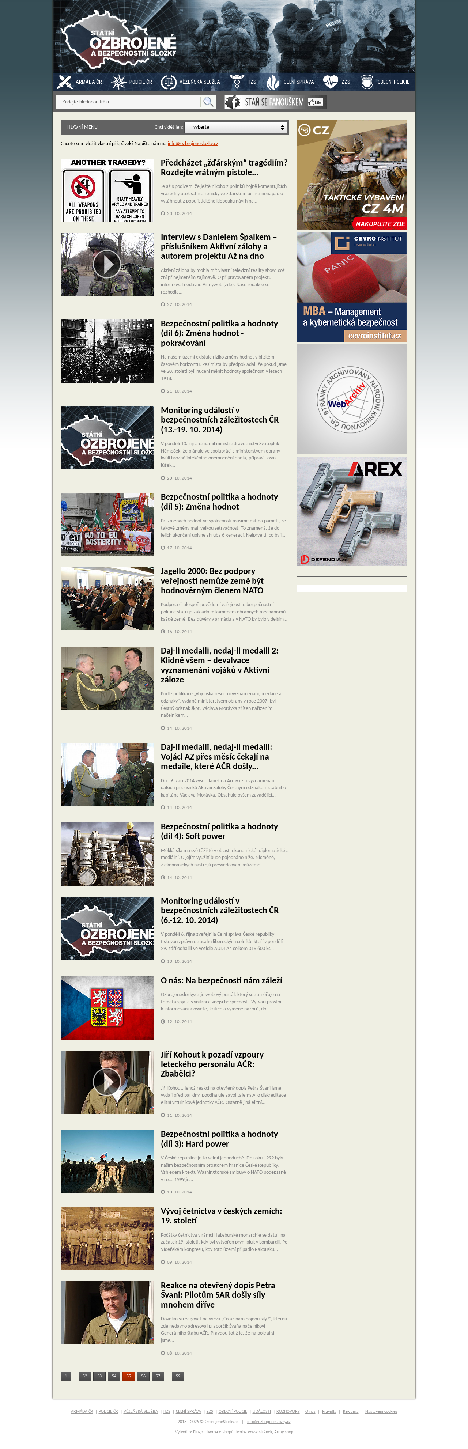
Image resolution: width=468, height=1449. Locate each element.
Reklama (351, 1412)
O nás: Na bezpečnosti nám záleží (221, 981)
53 (99, 1376)
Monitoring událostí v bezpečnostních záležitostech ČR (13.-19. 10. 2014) (220, 420)
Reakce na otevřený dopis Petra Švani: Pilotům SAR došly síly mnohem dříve (218, 1296)
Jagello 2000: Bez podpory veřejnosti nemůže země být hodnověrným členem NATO (212, 581)
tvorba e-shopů (220, 1432)
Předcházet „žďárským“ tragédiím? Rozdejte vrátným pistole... (224, 168)
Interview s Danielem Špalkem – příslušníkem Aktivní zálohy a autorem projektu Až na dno (219, 247)
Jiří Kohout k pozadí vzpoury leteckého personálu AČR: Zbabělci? (212, 1065)
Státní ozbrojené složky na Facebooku (275, 102)
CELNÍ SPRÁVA (299, 82)
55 (129, 1376)
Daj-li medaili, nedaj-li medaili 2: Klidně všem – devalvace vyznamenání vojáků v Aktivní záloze (220, 666)
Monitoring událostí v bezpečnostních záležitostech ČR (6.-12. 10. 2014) (220, 911)
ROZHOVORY (288, 1412)
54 (114, 1376)
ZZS (345, 82)
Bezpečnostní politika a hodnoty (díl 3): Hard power (219, 1139)
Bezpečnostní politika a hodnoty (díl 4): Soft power (219, 832)
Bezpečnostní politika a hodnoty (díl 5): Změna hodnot (219, 502)
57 (158, 1376)
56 (143, 1376)
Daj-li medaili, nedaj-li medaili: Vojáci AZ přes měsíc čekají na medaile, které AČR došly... (216, 757)
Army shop (283, 1432)
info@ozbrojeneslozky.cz (193, 144)
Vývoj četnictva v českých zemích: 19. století (221, 1216)
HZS (252, 82)
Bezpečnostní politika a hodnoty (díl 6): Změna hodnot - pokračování (219, 334)
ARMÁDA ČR (89, 82)
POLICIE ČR (140, 82)
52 (85, 1376)
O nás (310, 1412)
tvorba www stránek (253, 1432)
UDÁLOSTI (262, 1412)
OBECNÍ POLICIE (394, 82)
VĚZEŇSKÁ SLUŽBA (200, 82)
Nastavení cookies (381, 1412)
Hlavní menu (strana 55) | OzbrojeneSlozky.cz (120, 36)
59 (178, 1376)
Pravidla (329, 1412)
